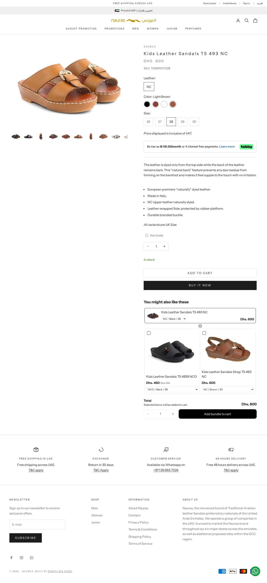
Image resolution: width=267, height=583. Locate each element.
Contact (134, 515)
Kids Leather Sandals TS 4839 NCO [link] (171, 376)
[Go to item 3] (40, 136)
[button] (148, 413)
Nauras (150, 46)
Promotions (115, 28)
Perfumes (193, 28)
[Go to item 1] (15, 136)
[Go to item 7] (90, 136)
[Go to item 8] (103, 136)
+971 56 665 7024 (165, 470)
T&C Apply (101, 470)
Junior (172, 28)
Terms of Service (140, 544)
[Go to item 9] (115, 136)
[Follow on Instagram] (21, 558)
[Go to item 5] (65, 136)
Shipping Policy (139, 536)
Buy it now (200, 285)
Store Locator (209, 3)
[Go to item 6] (78, 136)
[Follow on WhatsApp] (32, 558)
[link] (153, 315)
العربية (260, 3)
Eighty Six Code (60, 571)
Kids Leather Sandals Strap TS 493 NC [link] (226, 374)
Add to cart (200, 273)
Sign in (246, 3)
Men (135, 28)
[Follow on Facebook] (11, 558)
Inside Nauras (229, 3)
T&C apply (36, 470)
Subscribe (25, 538)
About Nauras (138, 508)
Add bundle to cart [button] (217, 414)
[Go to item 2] (28, 136)
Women (153, 28)
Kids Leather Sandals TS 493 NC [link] (184, 312)
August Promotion (81, 28)
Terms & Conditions (142, 529)
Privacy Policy (138, 522)
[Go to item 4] (53, 136)
